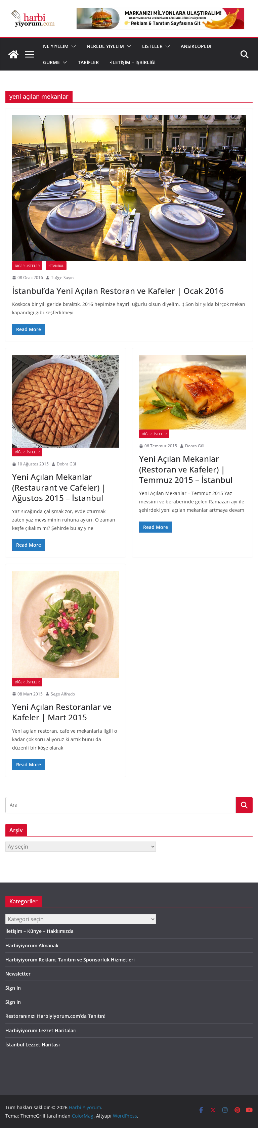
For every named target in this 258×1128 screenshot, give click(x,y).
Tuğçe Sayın (62, 277)
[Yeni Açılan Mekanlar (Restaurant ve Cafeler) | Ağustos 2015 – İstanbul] (65, 401)
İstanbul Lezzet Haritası (32, 1044)
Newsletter (18, 974)
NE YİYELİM (56, 46)
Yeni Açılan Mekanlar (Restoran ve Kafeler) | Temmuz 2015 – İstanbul (185, 469)
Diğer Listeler (27, 265)
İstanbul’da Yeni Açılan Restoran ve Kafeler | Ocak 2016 (118, 290)
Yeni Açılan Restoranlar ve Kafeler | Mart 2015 (62, 712)
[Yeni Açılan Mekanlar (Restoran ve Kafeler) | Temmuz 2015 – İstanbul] (192, 392)
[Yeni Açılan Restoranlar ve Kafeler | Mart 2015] (65, 624)
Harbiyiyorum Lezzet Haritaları (41, 1030)
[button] (72, 46)
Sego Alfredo (63, 694)
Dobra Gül (66, 464)
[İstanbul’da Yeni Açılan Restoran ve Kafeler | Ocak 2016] (129, 188)
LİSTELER (152, 46)
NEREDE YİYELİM (105, 46)
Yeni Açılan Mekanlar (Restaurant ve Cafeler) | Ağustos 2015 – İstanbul (59, 487)
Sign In (13, 988)
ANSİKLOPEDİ (196, 46)
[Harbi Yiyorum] (13, 54)
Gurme (51, 62)
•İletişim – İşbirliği (133, 62)
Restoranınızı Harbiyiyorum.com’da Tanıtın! (55, 1016)
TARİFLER (88, 62)
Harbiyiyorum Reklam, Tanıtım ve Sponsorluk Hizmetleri (70, 959)
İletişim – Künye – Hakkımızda (39, 931)
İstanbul (56, 265)
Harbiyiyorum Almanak (31, 945)
